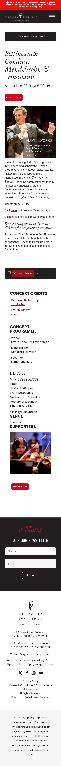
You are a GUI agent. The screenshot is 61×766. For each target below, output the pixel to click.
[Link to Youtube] (40, 673)
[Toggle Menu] (52, 16)
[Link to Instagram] (33, 673)
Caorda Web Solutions (37, 697)
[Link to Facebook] (27, 673)
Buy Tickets (13, 97)
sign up (31, 575)
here (14, 210)
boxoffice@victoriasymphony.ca (32, 654)
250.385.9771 (42, 647)
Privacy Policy (30, 681)
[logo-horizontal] (21, 16)
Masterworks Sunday (24, 402)
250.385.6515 (21, 647)
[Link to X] (20, 673)
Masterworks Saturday (25, 397)
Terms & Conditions (21, 685)
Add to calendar (23, 273)
